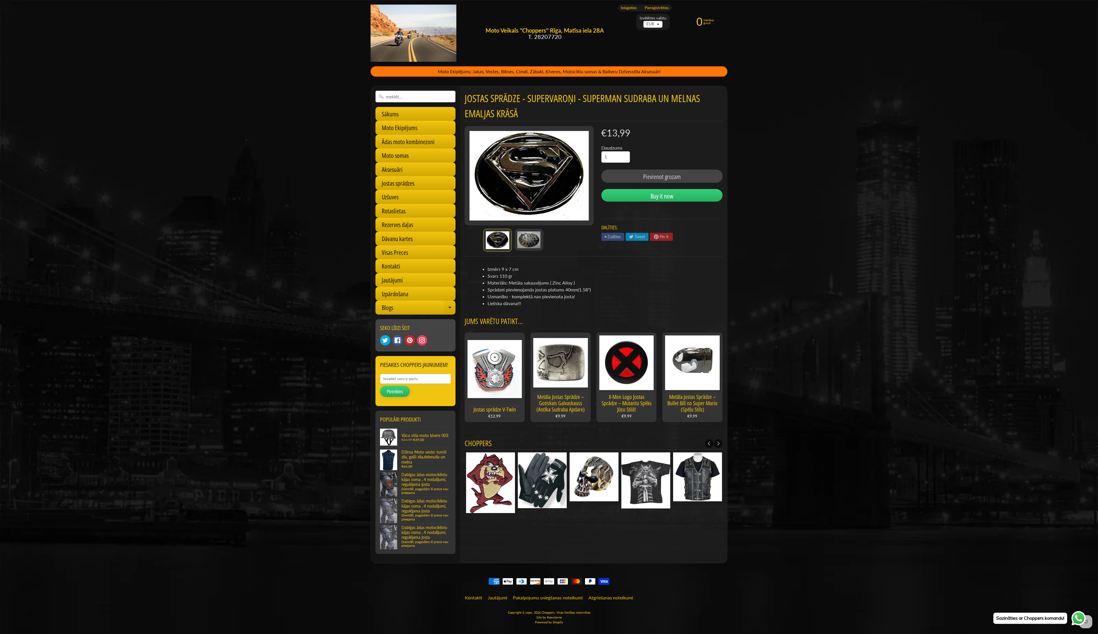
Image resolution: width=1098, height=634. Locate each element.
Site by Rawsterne (549, 617)
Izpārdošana (395, 293)
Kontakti (391, 266)
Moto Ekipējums (399, 127)
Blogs (418, 308)
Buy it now (662, 196)
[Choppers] (413, 33)
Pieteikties (395, 391)
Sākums (390, 114)
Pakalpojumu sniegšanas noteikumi (548, 597)
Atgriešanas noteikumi (610, 597)
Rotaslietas (393, 210)
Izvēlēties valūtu (653, 18)
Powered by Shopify (549, 622)
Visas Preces (395, 252)
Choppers (548, 612)
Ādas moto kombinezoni (408, 141)
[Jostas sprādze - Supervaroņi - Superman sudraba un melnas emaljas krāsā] (497, 240)
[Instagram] (422, 340)
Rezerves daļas (397, 224)
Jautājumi (392, 280)
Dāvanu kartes (397, 238)
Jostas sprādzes (398, 183)
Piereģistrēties (657, 8)
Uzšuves (390, 196)
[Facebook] (397, 340)
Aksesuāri (392, 169)
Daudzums (611, 147)
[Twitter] (385, 340)
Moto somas (395, 155)
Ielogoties (629, 8)
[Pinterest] (410, 340)
